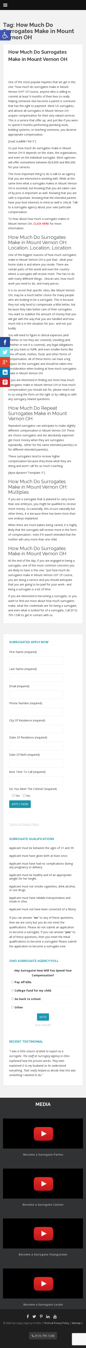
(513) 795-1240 (44, 1336)
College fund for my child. (33, 990)
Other (19, 1007)
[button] (5, 35)
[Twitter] (5, 352)
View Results (43, 1025)
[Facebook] (5, 342)
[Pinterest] (5, 382)
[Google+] (5, 362)
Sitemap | (77, 1323)
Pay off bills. (23, 982)
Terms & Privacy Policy (24, 824)
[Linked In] (5, 372)
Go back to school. (28, 999)
